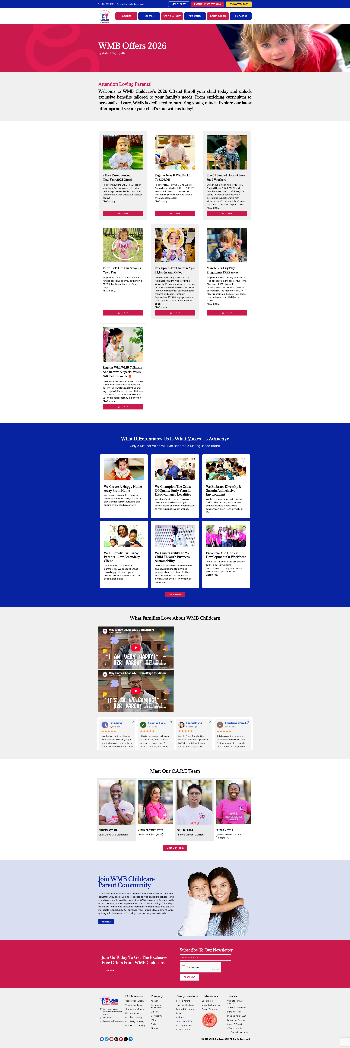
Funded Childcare (185, 1009)
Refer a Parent (183, 1001)
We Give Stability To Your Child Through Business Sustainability (173, 557)
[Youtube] (111, 1039)
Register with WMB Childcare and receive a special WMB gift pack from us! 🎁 (122, 372)
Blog (178, 1013)
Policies (180, 1017)
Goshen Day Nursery (135, 1025)
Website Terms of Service (235, 1002)
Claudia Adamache (150, 829)
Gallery (154, 1024)
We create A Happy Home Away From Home (123, 488)
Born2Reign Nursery (134, 1021)
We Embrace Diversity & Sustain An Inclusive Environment (223, 490)
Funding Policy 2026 (237, 1016)
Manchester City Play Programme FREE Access (223, 270)
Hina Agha (116, 723)
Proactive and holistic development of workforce (226, 555)
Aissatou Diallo (157, 723)
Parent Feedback (210, 1009)
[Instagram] (116, 1039)
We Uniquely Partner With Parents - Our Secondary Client (123, 557)
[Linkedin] (131, 1039)
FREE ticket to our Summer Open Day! (122, 270)
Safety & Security (235, 1024)
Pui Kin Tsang (185, 829)
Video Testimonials (211, 1005)
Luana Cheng (194, 723)
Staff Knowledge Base (237, 1032)
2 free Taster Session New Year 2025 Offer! (117, 177)
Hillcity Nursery (132, 1013)
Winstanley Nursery (134, 1005)
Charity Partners (184, 1025)
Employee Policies (236, 1020)
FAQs (153, 1020)
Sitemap (155, 1028)
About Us (155, 1001)
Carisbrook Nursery (134, 1001)
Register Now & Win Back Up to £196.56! (174, 177)
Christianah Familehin (236, 723)
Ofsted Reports (183, 1029)
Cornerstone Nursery (135, 1009)
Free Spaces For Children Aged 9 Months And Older (175, 270)
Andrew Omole (108, 829)
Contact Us (156, 1016)
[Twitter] (107, 1039)
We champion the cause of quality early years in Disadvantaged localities (173, 490)
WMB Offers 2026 (184, 1021)
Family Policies (234, 1011)
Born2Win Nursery (133, 1017)
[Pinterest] (121, 1039)
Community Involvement (157, 1006)
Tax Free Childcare (185, 1005)
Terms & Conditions (237, 1007)
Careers (155, 1011)
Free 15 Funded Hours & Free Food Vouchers (226, 177)
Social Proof (207, 1001)
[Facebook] (102, 1039)
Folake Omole (224, 829)
